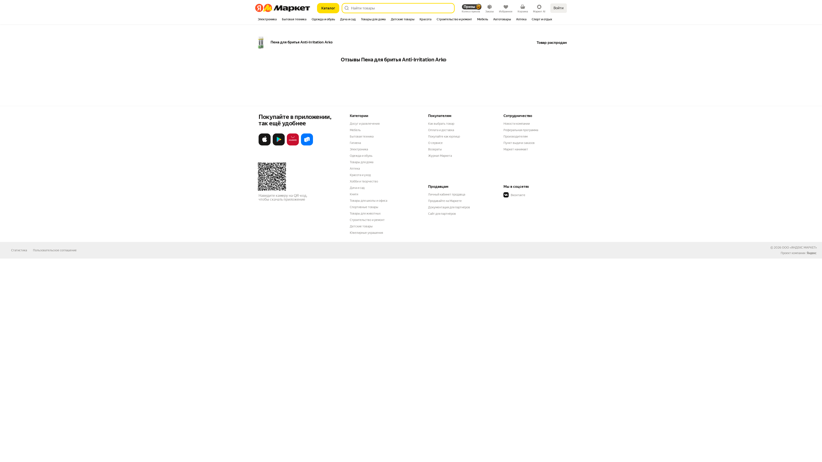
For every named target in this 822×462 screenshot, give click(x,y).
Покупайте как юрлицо (444, 136)
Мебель (355, 130)
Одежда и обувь (361, 155)
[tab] (267, 20)
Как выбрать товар (441, 123)
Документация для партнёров (449, 207)
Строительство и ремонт (367, 220)
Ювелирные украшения (366, 232)
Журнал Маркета (440, 155)
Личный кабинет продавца (446, 194)
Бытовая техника (362, 136)
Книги (354, 194)
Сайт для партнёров (442, 213)
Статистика (19, 250)
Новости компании (516, 123)
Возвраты (435, 149)
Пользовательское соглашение (55, 250)
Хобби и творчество (364, 181)
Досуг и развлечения (365, 123)
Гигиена (355, 143)
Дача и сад (357, 188)
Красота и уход (360, 175)
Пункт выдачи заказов (519, 143)
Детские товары (361, 226)
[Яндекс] (811, 253)
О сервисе (435, 143)
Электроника (359, 149)
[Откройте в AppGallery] (293, 144)
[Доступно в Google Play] (279, 144)
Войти (559, 8)
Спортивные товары (364, 207)
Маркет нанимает (515, 149)
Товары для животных (365, 213)
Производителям (515, 136)
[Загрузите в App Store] (265, 144)
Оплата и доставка (441, 130)
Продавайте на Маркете (445, 201)
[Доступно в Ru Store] (307, 144)
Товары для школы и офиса (368, 200)
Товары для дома (361, 162)
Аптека (355, 168)
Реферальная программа (520, 130)
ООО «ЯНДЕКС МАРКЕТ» (799, 247)
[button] (533, 195)
